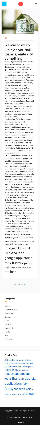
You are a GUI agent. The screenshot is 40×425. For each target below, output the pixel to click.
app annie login (22, 389)
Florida (7, 332)
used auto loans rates (23, 244)
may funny (13, 263)
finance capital (25, 205)
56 (18, 285)
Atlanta (7, 306)
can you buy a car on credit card (21, 268)
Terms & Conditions (13, 417)
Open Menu (4, 4)
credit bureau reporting (19, 114)
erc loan (11, 272)
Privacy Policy (28, 417)
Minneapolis (9, 328)
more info (19, 90)
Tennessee (9, 313)
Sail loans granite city (17, 45)
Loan (6, 336)
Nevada (7, 317)
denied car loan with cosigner (20, 241)
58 (22, 285)
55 (15, 285)
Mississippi (9, 339)
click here (24, 132)
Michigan (8, 324)
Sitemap (20, 422)
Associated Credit (11, 310)
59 (25, 285)
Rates (7, 321)
